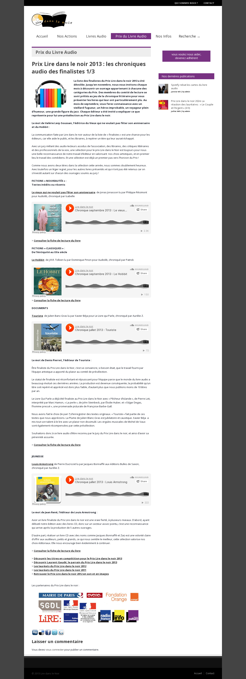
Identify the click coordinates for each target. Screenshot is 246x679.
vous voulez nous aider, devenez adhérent (186, 56)
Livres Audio (96, 36)
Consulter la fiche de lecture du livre (57, 240)
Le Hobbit (38, 260)
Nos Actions (67, 36)
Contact (209, 3)
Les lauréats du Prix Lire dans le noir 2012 (60, 566)
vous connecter (55, 649)
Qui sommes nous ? (186, 3)
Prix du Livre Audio (131, 36)
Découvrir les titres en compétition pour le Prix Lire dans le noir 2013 (78, 558)
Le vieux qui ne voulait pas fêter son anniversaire (63, 192)
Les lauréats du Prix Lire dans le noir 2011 (60, 570)
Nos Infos (163, 36)
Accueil (42, 36)
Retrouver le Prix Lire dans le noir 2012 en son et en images (71, 574)
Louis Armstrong (42, 464)
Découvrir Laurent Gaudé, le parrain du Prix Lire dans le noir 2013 (75, 562)
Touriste (37, 315)
